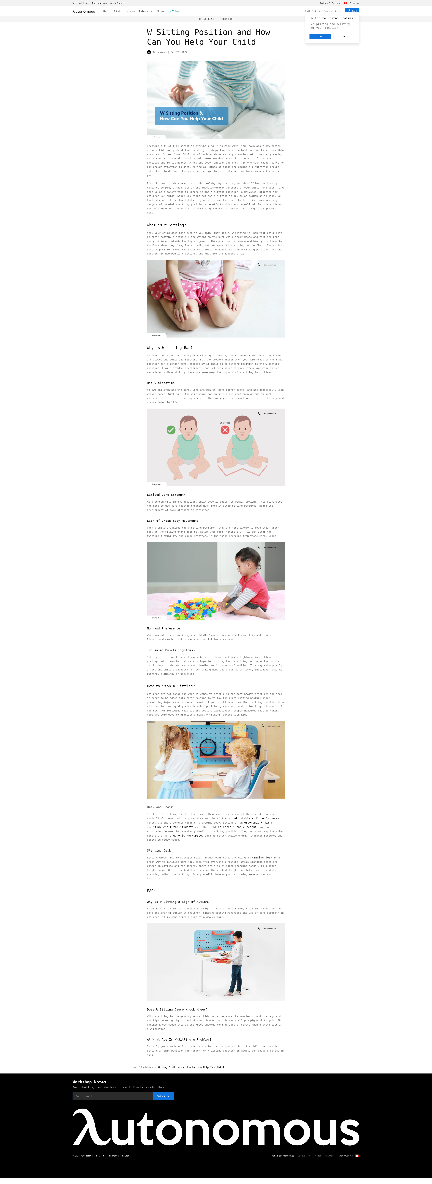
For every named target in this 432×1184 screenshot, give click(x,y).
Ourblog (146, 1067)
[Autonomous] (84, 11)
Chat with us (346, 1156)
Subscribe (163, 1096)
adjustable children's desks (256, 818)
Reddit (317, 1156)
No (344, 36)
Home (134, 1067)
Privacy (329, 1156)
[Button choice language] (345, 3)
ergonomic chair (256, 822)
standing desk (261, 857)
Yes (320, 36)
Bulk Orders (312, 11)
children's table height (237, 827)
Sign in (354, 3)
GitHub (301, 1156)
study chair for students (173, 827)
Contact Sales (332, 11)
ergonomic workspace (186, 835)
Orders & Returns (330, 3)
